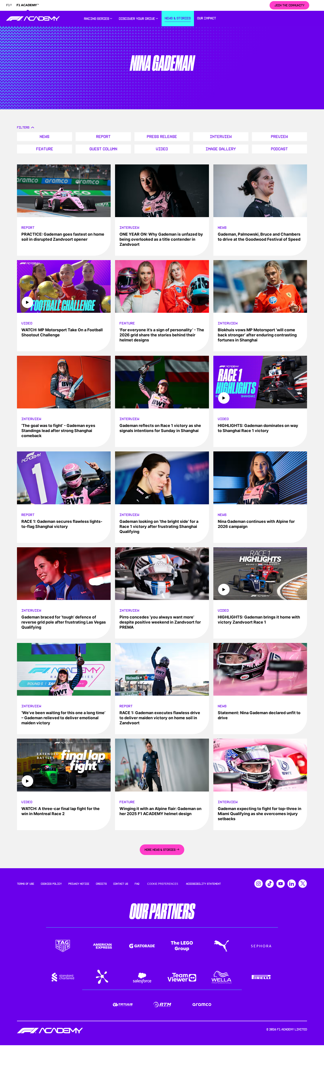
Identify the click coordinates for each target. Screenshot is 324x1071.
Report (103, 137)
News (44, 137)
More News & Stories (160, 849)
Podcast (279, 149)
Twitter (302, 883)
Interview (221, 137)
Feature (44, 149)
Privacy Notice (78, 884)
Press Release (162, 137)
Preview (279, 137)
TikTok (269, 883)
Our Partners (162, 911)
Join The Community (289, 5)
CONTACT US (120, 884)
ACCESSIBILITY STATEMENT (203, 884)
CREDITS (101, 884)
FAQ (137, 884)
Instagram (258, 883)
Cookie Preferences (162, 883)
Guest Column (103, 149)
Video (162, 149)
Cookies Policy (51, 884)
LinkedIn (291, 883)
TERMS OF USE (25, 884)
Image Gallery (221, 149)
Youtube (280, 883)
